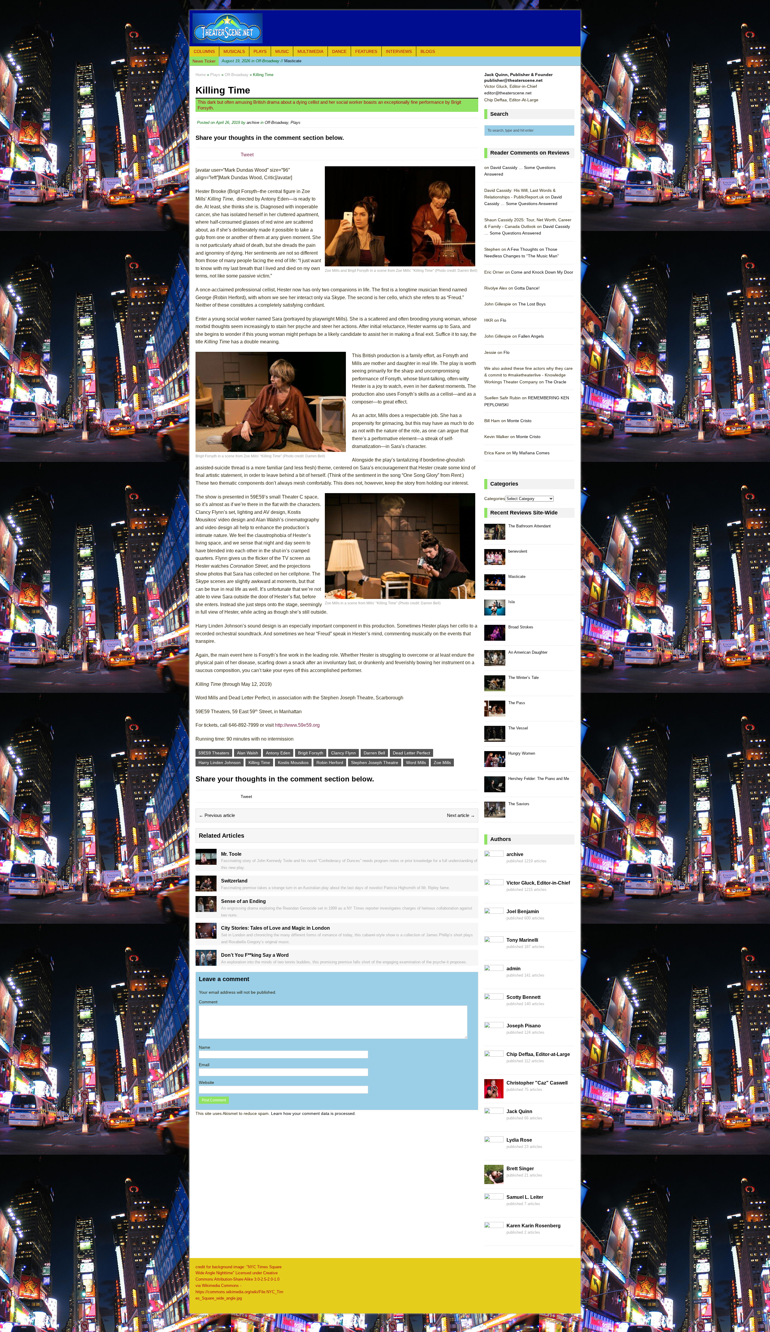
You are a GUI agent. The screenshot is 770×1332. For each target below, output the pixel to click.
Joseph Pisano (524, 1025)
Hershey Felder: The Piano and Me (538, 778)
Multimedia (310, 51)
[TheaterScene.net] (385, 28)
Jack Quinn (519, 1111)
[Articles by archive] (494, 866)
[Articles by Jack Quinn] (494, 1123)
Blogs (427, 51)
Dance (339, 51)
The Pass (516, 703)
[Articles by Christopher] (494, 1094)
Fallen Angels (531, 336)
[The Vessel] (494, 738)
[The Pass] (494, 713)
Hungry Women (521, 753)
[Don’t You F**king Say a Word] (206, 962)
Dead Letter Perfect (411, 752)
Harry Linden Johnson (220, 762)
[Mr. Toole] (206, 861)
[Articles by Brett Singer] (494, 1180)
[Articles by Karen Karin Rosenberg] (494, 1237)
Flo (503, 320)
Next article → (461, 815)
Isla (254, 63)
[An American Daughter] (494, 662)
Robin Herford (329, 762)
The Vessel (518, 728)
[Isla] (494, 612)
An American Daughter (527, 652)
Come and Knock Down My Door (542, 272)
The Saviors (518, 804)
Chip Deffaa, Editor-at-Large (538, 1054)
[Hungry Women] (494, 763)
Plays (260, 51)
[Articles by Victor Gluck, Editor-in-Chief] (494, 894)
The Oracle (555, 381)
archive (253, 122)
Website (206, 1082)
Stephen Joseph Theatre (374, 762)
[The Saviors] (494, 814)
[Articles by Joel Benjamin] (494, 923)
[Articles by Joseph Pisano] (494, 1037)
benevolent (517, 551)
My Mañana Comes (531, 452)
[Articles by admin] (494, 980)
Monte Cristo (519, 420)
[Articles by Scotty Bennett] (494, 1009)
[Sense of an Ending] (206, 908)
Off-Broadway (276, 122)
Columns (204, 51)
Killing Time (259, 762)
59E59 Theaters (214, 752)
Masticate (516, 576)
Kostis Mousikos (293, 762)
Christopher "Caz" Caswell (537, 1082)
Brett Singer (520, 1168)
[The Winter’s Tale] (494, 688)
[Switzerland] (206, 888)
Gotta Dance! (527, 288)
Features (366, 51)
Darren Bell (374, 752)
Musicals (234, 51)
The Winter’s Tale (523, 677)
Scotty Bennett (524, 997)
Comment (208, 1001)
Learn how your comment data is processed (313, 1113)
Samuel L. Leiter (525, 1197)
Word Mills (416, 762)
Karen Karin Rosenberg (534, 1225)
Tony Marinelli (522, 940)
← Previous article (217, 815)
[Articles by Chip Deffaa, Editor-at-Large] (494, 1066)
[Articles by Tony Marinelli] (494, 952)
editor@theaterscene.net (507, 93)
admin (514, 968)
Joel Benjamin (523, 911)
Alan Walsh (247, 752)
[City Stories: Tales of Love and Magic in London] (206, 935)
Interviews (399, 51)
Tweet (247, 154)
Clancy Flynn (343, 752)
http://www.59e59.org (297, 725)
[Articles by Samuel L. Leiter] (494, 1209)
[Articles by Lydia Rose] (494, 1151)
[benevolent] (494, 561)
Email (204, 1064)
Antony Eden (278, 752)
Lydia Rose (519, 1140)
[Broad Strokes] (494, 637)
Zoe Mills (442, 762)
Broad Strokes (520, 627)
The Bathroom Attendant (529, 526)
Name (204, 1047)
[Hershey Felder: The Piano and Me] (494, 789)
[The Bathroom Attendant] (494, 536)
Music (282, 51)
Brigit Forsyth (310, 752)
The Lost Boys (532, 304)
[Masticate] (494, 587)
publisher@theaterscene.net (513, 80)
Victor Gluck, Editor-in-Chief (538, 882)
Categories (494, 498)
